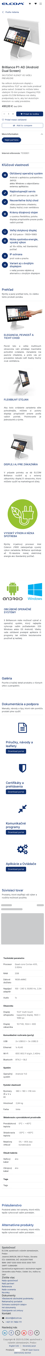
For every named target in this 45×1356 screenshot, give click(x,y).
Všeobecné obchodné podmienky (18, 1298)
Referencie (7, 1286)
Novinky (6, 1292)
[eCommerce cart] (29, 3)
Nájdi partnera (11, 140)
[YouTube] (24, 1332)
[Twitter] (17, 1332)
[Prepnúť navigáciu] (40, 3)
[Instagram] (30, 1332)
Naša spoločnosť (10, 1280)
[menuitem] (14, 1346)
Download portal (16, 751)
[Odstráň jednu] (4, 114)
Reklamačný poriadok (12, 1301)
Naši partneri (8, 1283)
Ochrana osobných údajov (14, 1304)
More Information (10, 134)
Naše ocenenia (9, 1289)
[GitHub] (36, 1332)
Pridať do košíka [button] (31, 114)
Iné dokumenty (9, 1307)
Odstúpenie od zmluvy (12, 1310)
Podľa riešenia (12, 12)
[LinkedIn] (4, 1332)
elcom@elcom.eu (14, 1318)
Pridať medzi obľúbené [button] (15, 119)
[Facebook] (11, 1332)
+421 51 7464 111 (14, 1322)
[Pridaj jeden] (13, 114)
